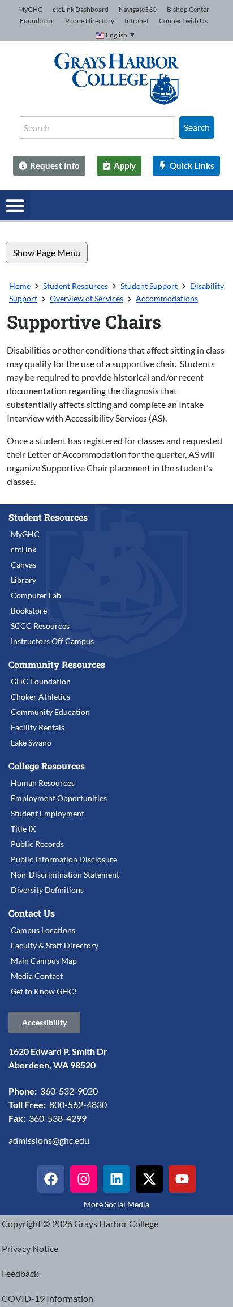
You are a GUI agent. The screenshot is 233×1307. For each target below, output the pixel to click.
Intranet (136, 20)
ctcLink (23, 549)
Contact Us (31, 913)
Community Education (50, 712)
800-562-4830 (78, 1104)
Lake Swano (31, 742)
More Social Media (116, 1204)
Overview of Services (86, 298)
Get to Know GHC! (44, 991)
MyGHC (30, 9)
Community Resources (56, 664)
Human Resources (43, 782)
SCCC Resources (40, 626)
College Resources (46, 766)
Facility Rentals (37, 727)
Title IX (23, 828)
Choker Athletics (40, 696)
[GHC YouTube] (182, 1179)
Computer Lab (36, 595)
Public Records (37, 844)
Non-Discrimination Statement (65, 874)
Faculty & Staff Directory (54, 945)
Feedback (20, 1273)
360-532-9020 (69, 1090)
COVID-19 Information (47, 1298)
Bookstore (29, 610)
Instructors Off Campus (52, 641)
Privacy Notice (30, 1248)
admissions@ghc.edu (48, 1140)
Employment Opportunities (59, 798)
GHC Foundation (41, 681)
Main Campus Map (44, 960)
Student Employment (47, 813)
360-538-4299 (58, 1118)
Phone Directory (89, 20)
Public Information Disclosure (64, 859)
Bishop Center (188, 9)
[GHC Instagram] (83, 1179)
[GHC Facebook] (50, 1179)
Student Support (149, 286)
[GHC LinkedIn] (116, 1179)
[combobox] (97, 127)
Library (23, 580)
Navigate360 (138, 9)
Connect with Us (183, 20)
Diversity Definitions (47, 890)
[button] (15, 205)
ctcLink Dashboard (81, 9)
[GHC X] (149, 1179)
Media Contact (37, 976)
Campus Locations (43, 930)
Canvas (23, 564)
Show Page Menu (46, 252)
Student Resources (75, 286)
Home (20, 286)
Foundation (37, 20)
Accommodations (167, 298)
